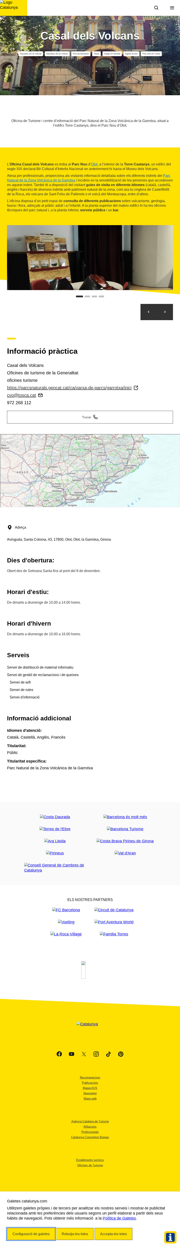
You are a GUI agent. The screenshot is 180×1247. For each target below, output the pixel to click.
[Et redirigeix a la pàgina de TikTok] (108, 1054)
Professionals (90, 1132)
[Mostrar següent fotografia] (165, 312)
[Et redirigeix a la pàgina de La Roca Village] (66, 934)
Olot (94, 164)
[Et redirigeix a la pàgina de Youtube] (71, 1054)
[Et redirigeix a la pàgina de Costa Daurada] (55, 817)
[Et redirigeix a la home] (13, 8)
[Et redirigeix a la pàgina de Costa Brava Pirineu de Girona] (125, 841)
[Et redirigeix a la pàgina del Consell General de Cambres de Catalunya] (55, 868)
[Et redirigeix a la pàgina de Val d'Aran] (125, 853)
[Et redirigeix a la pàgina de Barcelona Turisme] (125, 829)
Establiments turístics (90, 1160)
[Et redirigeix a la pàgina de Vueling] (66, 922)
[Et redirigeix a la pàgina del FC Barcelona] (66, 910)
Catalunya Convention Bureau (90, 1137)
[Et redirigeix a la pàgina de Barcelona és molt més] (125, 817)
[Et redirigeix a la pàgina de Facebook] (59, 1054)
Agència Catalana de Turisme (90, 1121)
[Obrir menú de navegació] (172, 8)
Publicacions (90, 1082)
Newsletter (90, 1093)
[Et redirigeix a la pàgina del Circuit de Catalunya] (113, 910)
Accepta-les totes (113, 1234)
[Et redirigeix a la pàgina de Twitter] (83, 1054)
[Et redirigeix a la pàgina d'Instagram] (96, 1054)
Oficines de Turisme (90, 1165)
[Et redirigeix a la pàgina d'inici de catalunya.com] (90, 1029)
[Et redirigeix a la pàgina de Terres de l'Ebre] (55, 829)
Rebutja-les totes (75, 1234)
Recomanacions (90, 1077)
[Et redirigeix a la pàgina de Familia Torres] (114, 934)
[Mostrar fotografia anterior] (148, 312)
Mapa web (90, 1098)
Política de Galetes (119, 1218)
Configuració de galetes (31, 1234)
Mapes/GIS (90, 1088)
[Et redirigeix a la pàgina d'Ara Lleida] (55, 841)
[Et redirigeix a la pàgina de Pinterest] (120, 1054)
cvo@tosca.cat (21, 395)
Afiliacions (90, 1126)
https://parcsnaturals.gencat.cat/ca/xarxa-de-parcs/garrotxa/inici (69, 387)
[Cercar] (156, 8)
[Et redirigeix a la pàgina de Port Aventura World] (114, 922)
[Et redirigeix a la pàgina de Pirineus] (55, 853)
